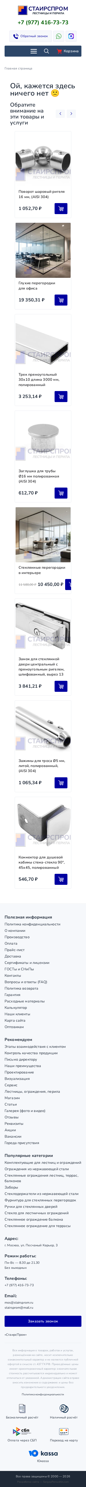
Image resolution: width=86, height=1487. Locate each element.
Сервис (11, 1085)
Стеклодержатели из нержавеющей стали (41, 1193)
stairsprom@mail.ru (19, 1307)
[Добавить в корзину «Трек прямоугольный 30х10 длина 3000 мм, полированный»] (61, 396)
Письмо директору (21, 1059)
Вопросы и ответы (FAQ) (26, 982)
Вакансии (13, 1136)
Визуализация (17, 1078)
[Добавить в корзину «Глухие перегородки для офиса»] (61, 300)
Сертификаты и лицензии (27, 962)
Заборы (11, 1187)
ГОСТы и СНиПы (19, 969)
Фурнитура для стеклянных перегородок (40, 1200)
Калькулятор (16, 1007)
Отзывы (12, 1117)
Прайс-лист (15, 949)
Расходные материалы (25, 1001)
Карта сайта (15, 1020)
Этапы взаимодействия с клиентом (35, 1046)
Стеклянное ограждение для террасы (38, 1225)
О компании (15, 930)
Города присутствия (22, 1142)
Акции (10, 1130)
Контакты (13, 975)
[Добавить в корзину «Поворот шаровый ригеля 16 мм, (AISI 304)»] (61, 208)
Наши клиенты (17, 1014)
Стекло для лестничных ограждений (37, 1213)
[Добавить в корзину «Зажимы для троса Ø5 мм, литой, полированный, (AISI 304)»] (61, 782)
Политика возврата (22, 988)
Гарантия (12, 994)
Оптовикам (14, 1026)
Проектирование (19, 1072)
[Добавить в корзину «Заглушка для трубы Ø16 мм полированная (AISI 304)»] (61, 493)
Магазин (12, 1098)
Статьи (11, 1104)
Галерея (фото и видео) (25, 1110)
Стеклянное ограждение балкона (34, 1219)
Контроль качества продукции (31, 1053)
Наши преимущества (23, 1065)
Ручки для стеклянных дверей (31, 1206)
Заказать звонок (43, 1321)
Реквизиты (14, 1123)
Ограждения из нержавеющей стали (37, 1169)
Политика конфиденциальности (32, 924)
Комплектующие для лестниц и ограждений (43, 1162)
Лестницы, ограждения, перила (32, 1091)
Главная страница (18, 68)
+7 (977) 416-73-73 (43, 22)
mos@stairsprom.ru (19, 1302)
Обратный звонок (34, 36)
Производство (17, 937)
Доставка (13, 956)
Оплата (11, 943)
